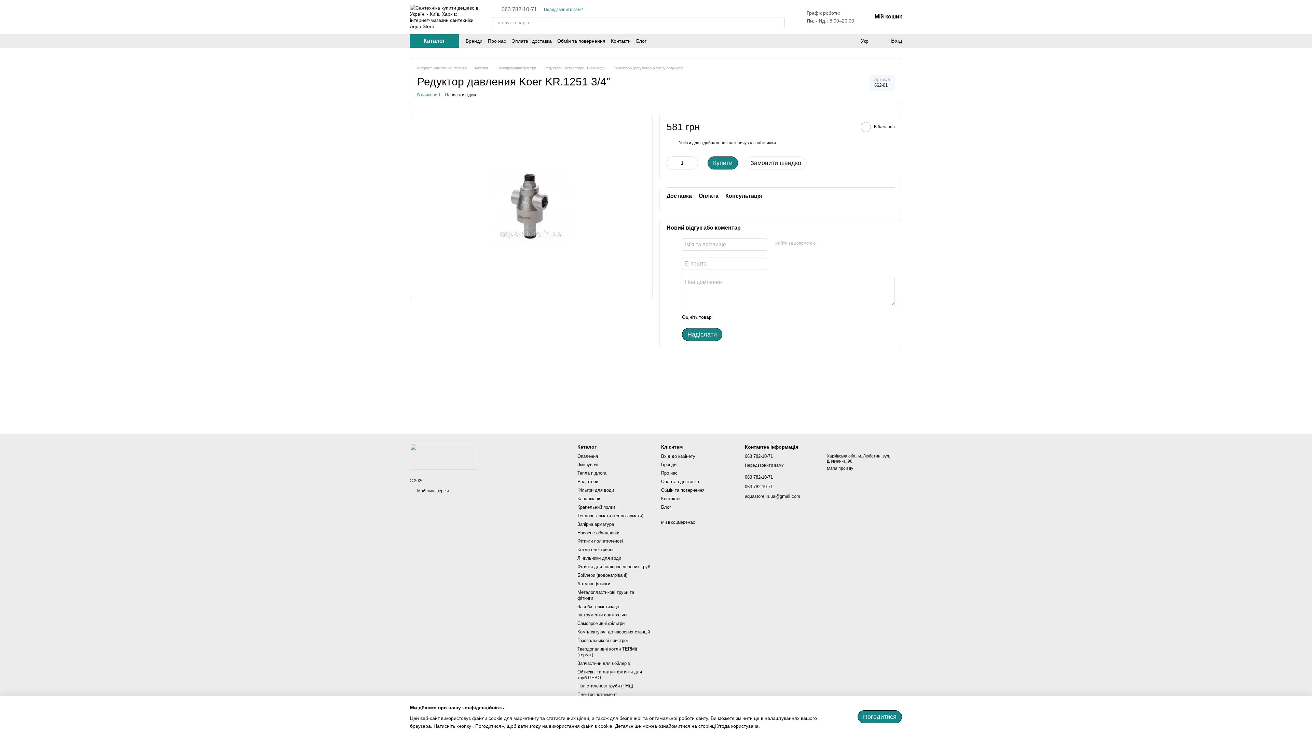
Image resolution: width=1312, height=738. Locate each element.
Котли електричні (595, 549)
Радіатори (587, 481)
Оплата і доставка (531, 41)
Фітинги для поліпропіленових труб (613, 566)
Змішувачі (587, 464)
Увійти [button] (685, 142)
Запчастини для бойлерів (603, 663)
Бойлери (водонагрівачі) (602, 575)
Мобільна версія (432, 491)
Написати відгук (460, 95)
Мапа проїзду (840, 468)
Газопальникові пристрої (602, 640)
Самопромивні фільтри (601, 623)
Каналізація (589, 498)
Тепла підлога (591, 473)
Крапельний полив (596, 507)
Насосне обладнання (598, 532)
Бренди (474, 41)
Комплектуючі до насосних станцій (613, 631)
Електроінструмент (597, 694)
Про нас (497, 41)
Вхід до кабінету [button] (678, 456)
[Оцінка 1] (723, 317)
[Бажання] (850, 41)
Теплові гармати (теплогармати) (610, 515)
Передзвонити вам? (563, 9)
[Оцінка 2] (733, 317)
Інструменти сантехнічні (602, 614)
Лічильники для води (599, 558)
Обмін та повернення (581, 41)
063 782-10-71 (519, 9)
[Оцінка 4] (755, 317)
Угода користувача (737, 726)
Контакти (621, 41)
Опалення (587, 456)
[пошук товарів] (779, 22)
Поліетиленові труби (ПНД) (605, 685)
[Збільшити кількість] (693, 163)
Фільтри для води (595, 490)
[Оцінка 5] (766, 317)
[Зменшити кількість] (671, 163)
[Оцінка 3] (744, 317)
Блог (641, 41)
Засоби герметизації (598, 606)
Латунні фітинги (593, 583)
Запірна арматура (595, 524)
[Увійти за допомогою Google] (823, 244)
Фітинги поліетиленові (600, 541)
